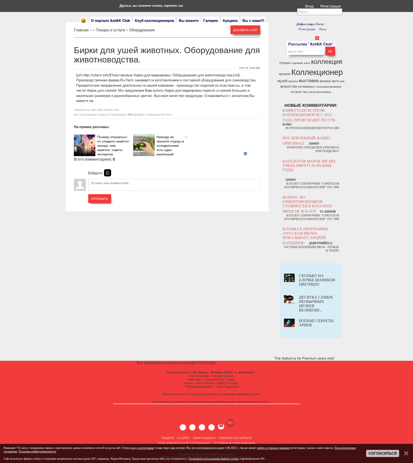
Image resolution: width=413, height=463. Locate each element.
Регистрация (331, 5)
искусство (288, 86)
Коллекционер (317, 71)
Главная (81, 30)
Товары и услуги (110, 30)
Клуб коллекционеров (154, 20)
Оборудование (142, 30)
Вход (309, 5)
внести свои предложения (196, 394)
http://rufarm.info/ (108, 109)
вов (342, 81)
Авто (306, 92)
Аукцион (230, 20)
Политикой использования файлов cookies (214, 458)
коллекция (326, 61)
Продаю (284, 63)
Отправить (99, 199)
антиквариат (306, 86)
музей (282, 80)
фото (335, 81)
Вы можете (188, 20)
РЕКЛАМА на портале (235, 438)
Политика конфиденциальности (37, 451)
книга (307, 63)
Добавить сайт (245, 30)
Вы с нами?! (253, 20)
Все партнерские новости (91, 114)
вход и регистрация (142, 448)
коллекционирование (329, 86)
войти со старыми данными (273, 448)
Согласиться (383, 453)
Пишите (167, 438)
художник (297, 63)
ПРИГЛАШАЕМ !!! (204, 438)
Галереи (210, 20)
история (296, 92)
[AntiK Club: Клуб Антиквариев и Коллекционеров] (83, 20)
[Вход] (107, 172)
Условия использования (234, 443)
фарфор (325, 81)
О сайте (183, 438)
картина (293, 81)
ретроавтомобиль (320, 92)
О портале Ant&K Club (110, 20)
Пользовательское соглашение (184, 443)
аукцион (284, 73)
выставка (309, 80)
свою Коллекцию (199, 376)
